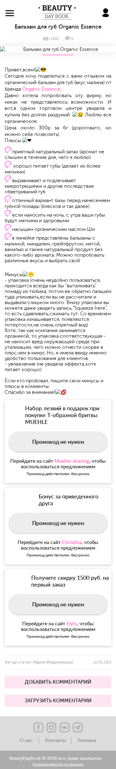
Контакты (55, 740)
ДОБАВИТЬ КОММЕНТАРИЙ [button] (58, 682)
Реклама (87, 740)
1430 (54, 39)
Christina (72, 542)
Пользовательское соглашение (58, 765)
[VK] (65, 727)
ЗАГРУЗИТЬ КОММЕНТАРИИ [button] (58, 701)
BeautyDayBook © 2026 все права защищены (55, 758)
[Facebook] (38, 727)
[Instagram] (51, 727)
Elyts (72, 623)
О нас (27, 740)
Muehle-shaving (71, 461)
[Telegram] (78, 727)
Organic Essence (41, 89)
